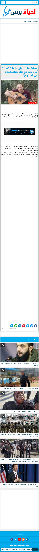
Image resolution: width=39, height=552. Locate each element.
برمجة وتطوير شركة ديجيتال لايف (19, 545)
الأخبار (29, 21)
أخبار (24, 21)
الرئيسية (35, 21)
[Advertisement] (19, 43)
